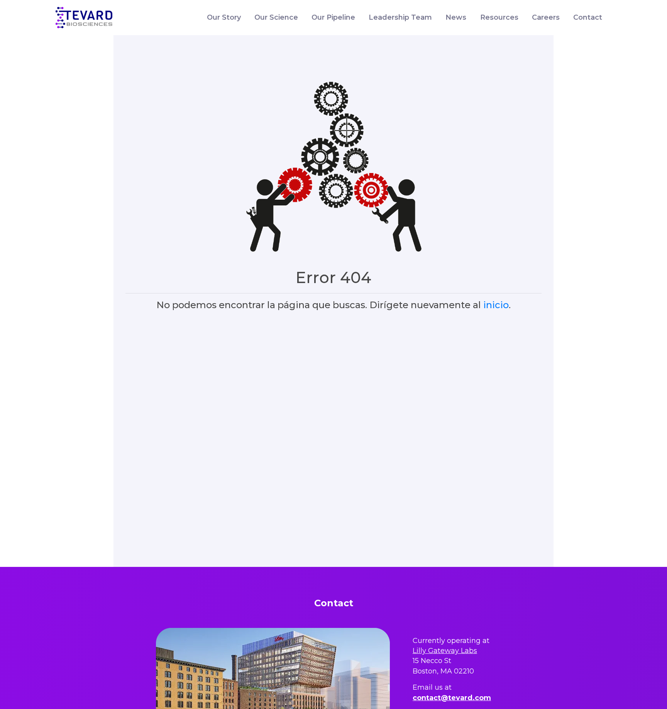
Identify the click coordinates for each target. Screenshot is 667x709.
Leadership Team (400, 17)
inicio (496, 304)
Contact (587, 17)
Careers (546, 17)
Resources (499, 17)
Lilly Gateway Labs (445, 650)
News (455, 17)
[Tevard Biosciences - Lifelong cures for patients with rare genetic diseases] (84, 18)
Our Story (224, 17)
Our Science (276, 17)
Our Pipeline (333, 17)
